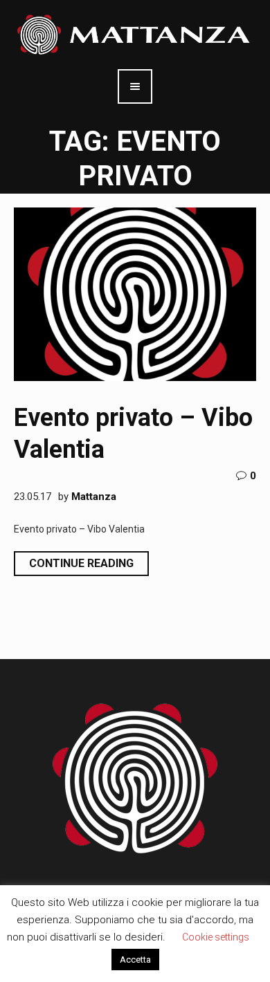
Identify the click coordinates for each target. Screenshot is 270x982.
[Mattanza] (135, 33)
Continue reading (81, 563)
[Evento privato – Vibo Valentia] (135, 293)
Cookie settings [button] (215, 937)
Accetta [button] (135, 959)
